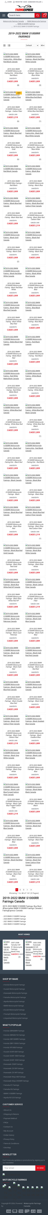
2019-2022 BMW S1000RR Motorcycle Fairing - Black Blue (35, 183)
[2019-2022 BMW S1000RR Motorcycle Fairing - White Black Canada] (35, 377)
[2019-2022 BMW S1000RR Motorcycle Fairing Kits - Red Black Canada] (35, 449)
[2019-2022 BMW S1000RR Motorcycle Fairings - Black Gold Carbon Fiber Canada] (13, 722)
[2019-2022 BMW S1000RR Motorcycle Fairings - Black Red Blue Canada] (13, 860)
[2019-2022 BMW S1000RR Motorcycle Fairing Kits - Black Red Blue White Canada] (35, 134)
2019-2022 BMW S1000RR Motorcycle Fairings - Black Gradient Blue (35, 734)
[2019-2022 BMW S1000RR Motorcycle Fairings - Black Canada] (13, 481)
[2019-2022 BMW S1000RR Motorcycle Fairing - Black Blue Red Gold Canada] (13, 134)
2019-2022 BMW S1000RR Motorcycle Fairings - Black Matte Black (35, 802)
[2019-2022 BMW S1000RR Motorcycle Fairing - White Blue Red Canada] (13, 411)
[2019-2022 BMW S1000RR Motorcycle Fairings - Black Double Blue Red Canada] (13, 688)
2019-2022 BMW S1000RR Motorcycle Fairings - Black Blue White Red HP (13, 597)
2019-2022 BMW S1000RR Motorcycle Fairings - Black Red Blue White (35, 72)
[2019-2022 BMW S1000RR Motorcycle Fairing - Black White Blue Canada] (35, 274)
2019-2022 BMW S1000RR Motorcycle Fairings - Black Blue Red (13, 525)
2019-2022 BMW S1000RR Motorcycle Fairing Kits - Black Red (13, 460)
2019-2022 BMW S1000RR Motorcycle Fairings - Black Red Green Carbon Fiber (35, 873)
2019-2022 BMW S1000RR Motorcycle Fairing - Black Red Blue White (13, 286)
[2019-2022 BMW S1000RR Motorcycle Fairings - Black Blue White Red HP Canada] (13, 585)
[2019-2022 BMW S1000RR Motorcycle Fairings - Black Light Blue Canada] (35, 756)
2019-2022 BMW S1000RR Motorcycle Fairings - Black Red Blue (13, 873)
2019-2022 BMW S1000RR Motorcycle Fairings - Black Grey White (13, 768)
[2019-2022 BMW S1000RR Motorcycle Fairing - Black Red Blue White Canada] (13, 274)
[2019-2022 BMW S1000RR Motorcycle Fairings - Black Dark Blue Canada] (35, 619)
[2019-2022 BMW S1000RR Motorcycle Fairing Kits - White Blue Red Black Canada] (13, 60)
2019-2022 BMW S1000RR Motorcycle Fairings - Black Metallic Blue (14, 839)
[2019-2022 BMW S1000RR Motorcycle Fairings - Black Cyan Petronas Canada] (13, 619)
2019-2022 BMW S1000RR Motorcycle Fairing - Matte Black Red (13, 355)
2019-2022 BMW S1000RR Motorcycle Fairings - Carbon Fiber (13, 109)
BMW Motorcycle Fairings (36, 21)
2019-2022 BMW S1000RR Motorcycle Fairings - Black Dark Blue (35, 632)
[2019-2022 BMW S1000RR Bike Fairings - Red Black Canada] (13, 172)
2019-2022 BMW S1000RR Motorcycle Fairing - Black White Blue (35, 286)
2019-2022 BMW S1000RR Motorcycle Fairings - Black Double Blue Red (13, 700)
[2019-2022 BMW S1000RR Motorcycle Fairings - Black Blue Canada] (35, 481)
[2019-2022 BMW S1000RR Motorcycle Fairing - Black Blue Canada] (35, 172)
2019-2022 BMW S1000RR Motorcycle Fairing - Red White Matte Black (13, 389)
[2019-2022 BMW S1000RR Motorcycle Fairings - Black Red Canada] (35, 826)
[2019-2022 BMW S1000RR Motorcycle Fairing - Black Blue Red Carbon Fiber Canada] (35, 204)
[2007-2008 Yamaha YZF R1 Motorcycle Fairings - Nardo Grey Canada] (7, 952)
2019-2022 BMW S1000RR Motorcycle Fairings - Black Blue (35, 492)
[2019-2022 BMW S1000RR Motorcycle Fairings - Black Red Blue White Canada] (35, 60)
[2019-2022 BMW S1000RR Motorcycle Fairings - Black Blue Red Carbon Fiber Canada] (35, 513)
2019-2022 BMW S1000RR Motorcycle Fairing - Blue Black (35, 319)
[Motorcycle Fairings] (24, 1174)
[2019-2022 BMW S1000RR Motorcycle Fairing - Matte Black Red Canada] (13, 342)
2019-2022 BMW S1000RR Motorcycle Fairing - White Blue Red (13, 422)
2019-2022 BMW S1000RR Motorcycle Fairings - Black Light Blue (35, 768)
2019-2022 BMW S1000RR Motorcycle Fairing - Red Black (35, 354)
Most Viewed (24, 934)
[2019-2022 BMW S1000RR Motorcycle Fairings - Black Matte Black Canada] (35, 790)
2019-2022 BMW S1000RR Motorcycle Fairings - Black (13, 492)
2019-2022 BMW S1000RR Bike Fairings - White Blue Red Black (36, 109)
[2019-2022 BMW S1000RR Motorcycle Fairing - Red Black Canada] (35, 342)
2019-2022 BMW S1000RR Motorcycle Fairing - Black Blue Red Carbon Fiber (35, 216)
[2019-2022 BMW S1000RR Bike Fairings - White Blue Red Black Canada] (35, 98)
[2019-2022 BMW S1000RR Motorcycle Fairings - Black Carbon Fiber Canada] (35, 585)
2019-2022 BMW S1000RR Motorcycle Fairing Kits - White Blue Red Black (13, 72)
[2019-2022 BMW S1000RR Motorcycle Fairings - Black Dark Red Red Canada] (35, 653)
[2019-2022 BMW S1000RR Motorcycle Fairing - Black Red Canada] (35, 238)
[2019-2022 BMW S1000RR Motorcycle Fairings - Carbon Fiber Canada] (13, 98)
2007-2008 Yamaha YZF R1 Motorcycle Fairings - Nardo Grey (16, 947)
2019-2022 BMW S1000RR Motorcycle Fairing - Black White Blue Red (13, 320)
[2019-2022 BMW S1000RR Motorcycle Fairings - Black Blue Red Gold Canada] (13, 551)
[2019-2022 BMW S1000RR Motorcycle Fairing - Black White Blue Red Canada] (13, 308)
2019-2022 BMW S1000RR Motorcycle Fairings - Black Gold (35, 699)
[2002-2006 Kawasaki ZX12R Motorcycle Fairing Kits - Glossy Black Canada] (29, 953)
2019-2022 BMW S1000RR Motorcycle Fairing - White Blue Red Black (35, 423)
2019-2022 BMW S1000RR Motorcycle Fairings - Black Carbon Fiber (35, 597)
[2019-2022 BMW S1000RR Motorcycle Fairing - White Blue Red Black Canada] (35, 411)
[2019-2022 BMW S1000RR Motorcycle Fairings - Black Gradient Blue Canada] (35, 722)
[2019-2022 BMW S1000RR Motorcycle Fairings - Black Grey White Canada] (13, 756)
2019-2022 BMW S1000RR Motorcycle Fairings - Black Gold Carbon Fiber (13, 734)
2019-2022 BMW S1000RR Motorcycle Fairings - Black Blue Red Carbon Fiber (35, 525)
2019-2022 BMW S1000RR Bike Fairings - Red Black (14, 183)
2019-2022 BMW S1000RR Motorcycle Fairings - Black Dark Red (13, 666)
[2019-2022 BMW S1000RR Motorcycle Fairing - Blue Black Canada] (35, 308)
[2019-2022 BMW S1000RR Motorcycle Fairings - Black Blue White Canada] (35, 551)
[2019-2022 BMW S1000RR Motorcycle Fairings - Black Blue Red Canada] (13, 513)
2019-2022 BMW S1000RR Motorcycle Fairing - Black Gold (13, 249)
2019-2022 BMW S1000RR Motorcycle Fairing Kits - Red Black (35, 460)
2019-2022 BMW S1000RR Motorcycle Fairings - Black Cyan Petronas (13, 632)
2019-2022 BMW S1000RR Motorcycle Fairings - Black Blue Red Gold (13, 563)
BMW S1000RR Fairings (26, 24)
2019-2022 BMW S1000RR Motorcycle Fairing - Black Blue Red (13, 215)
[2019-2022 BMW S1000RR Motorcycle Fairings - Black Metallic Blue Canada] (13, 826)
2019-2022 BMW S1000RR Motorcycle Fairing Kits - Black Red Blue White (35, 146)
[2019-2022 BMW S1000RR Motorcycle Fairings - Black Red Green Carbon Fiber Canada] (35, 860)
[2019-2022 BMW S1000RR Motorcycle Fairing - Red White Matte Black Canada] (13, 377)
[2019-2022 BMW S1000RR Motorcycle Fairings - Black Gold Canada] (35, 688)
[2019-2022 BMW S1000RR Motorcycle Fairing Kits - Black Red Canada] (13, 449)
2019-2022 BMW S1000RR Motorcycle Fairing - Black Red (35, 249)
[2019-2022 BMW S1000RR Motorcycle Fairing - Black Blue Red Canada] (13, 204)
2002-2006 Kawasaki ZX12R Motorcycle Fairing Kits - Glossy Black (38, 948)
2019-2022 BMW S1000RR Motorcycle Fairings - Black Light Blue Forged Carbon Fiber (13, 803)
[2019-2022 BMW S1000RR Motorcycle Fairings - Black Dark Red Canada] (13, 653)
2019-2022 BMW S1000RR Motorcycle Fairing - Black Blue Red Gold (13, 146)
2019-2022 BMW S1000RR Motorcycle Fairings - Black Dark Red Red (35, 666)
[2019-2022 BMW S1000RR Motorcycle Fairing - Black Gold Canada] (13, 238)
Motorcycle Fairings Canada (13, 21)
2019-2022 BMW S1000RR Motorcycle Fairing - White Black (35, 388)
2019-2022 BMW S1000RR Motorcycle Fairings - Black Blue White (35, 563)
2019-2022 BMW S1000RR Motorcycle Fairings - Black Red (35, 838)
